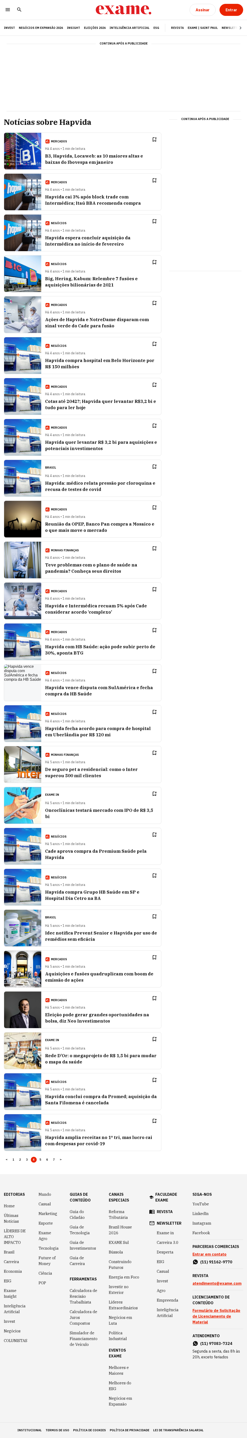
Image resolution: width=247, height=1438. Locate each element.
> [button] (61, 1159)
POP (42, 1282)
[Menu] (8, 10)
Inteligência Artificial (130, 28)
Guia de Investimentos (83, 1245)
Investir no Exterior (119, 1289)
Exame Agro (45, 1235)
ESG (156, 28)
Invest (9, 1321)
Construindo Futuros (120, 1264)
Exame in (165, 1232)
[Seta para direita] (234, 28)
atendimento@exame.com (216, 1283)
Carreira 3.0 (167, 1242)
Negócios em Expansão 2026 (41, 28)
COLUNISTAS (15, 1340)
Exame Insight (10, 1293)
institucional (29, 1430)
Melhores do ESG (120, 1386)
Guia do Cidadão (77, 1214)
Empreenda (167, 1300)
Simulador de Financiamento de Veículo (83, 1338)
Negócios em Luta (120, 1320)
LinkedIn (200, 1213)
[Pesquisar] (19, 10)
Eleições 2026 (95, 28)
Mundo (45, 1194)
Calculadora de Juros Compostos (83, 1317)
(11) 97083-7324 (216, 1343)
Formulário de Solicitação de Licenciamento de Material (216, 1316)
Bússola (116, 1252)
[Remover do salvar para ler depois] (154, 139)
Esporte (46, 1223)
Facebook (201, 1232)
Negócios (12, 1331)
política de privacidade (129, 1430)
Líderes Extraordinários (123, 1305)
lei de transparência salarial (178, 1430)
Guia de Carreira (77, 1260)
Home (9, 1205)
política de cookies (89, 1430)
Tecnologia (49, 1248)
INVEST (9, 28)
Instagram (201, 1223)
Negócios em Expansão (120, 1401)
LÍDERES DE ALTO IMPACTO (15, 1236)
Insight (73, 28)
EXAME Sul (119, 1242)
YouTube (200, 1204)
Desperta (165, 1252)
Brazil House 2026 (120, 1230)
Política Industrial (118, 1335)
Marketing (48, 1213)
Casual (45, 1204)
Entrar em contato (209, 1254)
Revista (177, 28)
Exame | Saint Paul (203, 28)
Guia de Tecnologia (80, 1230)
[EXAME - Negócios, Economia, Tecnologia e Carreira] (123, 10)
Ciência (45, 1273)
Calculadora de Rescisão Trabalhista (83, 1296)
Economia (13, 1271)
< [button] (6, 1159)
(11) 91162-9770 (216, 1262)
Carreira (11, 1261)
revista (165, 1211)
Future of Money (47, 1260)
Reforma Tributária (118, 1214)
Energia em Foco (124, 1277)
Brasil (9, 1252)
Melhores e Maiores (119, 1370)
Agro (161, 1290)
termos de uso (57, 1430)
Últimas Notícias (11, 1218)
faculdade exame (166, 1197)
